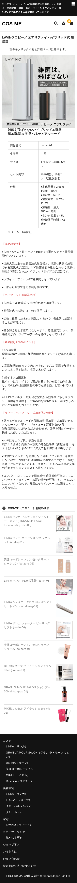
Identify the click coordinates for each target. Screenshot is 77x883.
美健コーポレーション (20, 768)
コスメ (7, 740)
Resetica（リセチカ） (19, 781)
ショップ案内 (11, 844)
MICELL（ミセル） (18, 775)
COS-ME (12, 23)
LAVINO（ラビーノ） (19, 824)
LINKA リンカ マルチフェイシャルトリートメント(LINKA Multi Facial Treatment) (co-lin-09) (28, 521)
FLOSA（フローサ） (19, 799)
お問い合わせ (11, 858)
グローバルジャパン (18, 806)
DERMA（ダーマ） (18, 762)
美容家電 (8, 788)
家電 (5, 819)
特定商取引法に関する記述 (19, 865)
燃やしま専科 (14, 837)
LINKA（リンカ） (17, 746)
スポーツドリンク (14, 831)
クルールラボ (14, 812)
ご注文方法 (10, 851)
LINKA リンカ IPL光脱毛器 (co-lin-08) (27, 580)
